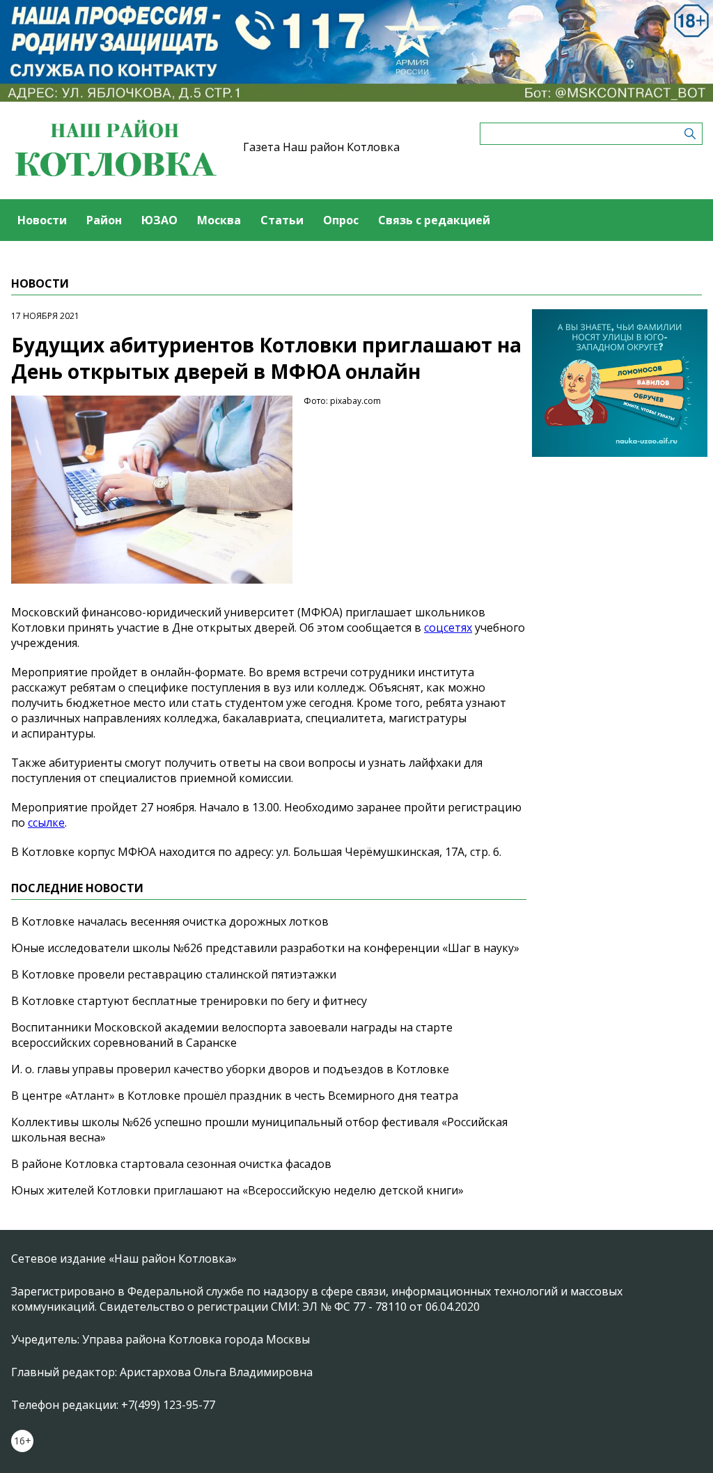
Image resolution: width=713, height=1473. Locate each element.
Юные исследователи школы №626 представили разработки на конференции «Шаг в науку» (265, 948)
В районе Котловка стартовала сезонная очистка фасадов (171, 1163)
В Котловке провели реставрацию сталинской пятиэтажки (173, 974)
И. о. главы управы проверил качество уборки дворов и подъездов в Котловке (230, 1069)
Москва (219, 220)
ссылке (46, 822)
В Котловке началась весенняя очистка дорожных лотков (170, 921)
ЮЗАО (159, 220)
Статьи (282, 220)
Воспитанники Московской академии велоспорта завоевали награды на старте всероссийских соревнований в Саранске (232, 1035)
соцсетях (448, 627)
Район (104, 220)
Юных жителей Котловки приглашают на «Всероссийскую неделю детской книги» (237, 1190)
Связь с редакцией (434, 220)
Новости (42, 220)
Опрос (341, 220)
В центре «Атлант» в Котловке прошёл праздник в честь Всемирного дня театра (234, 1095)
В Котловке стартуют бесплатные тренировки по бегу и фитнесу (189, 1000)
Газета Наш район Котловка (321, 147)
